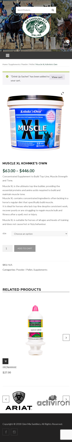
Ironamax (9, 367)
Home (5, 64)
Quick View (36, 330)
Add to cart (25, 248)
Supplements (14, 64)
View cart (57, 77)
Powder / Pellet (28, 64)
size (4, 233)
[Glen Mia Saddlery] (36, 26)
